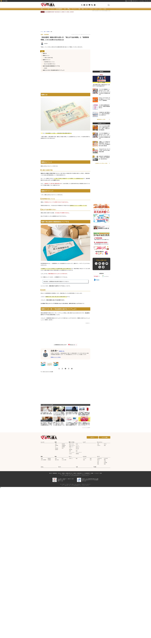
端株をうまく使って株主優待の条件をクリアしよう (53, 70)
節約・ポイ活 (69, 9)
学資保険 (49, 459)
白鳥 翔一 (54, 350)
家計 (98, 462)
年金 (62, 458)
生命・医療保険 (43, 459)
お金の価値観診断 (59, 8)
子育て (105, 461)
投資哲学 (56, 449)
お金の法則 (106, 458)
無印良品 (70, 449)
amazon (70, 453)
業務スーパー (71, 446)
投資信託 (56, 445)
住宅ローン (71, 458)
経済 (84, 459)
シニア (84, 442)
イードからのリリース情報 (98, 473)
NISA (62, 448)
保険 (79, 8)
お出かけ (98, 445)
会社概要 (92, 473)
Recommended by (84, 427)
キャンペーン (74, 8)
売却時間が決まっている (49, 61)
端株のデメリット (46, 59)
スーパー (77, 449)
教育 (98, 463)
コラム (100, 8)
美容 (76, 450)
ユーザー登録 (104, 437)
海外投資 (56, 448)
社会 (90, 459)
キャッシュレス (71, 452)
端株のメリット (46, 55)
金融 (105, 445)
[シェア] (62, 369)
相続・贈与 (57, 459)
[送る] (65, 369)
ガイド (59, 466)
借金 (76, 458)
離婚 (105, 459)
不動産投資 (63, 445)
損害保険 (49, 458)
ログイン (92, 437)
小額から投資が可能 (48, 57)
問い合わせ (59, 473)
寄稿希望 (63, 473)
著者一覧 (50, 473)
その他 (105, 8)
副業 (90, 458)
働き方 (98, 459)
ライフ (96, 8)
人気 (48, 8)
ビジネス (91, 8)
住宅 (98, 461)
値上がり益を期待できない (50, 64)
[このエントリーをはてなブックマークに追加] (72, 369)
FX (55, 446)
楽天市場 (77, 448)
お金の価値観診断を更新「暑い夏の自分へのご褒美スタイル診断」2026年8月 (59, 11)
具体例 (45, 68)
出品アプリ (78, 446)
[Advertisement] (65, 387)
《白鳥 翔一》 (87, 323)
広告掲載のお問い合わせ (69, 473)
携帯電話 (77, 453)
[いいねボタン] (72, 344)
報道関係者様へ (55, 473)
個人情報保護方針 (87, 473)
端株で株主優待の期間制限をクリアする (51, 66)
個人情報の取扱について (80, 473)
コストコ (77, 445)
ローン (87, 8)
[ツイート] (59, 369)
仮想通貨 (63, 446)
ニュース (52, 8)
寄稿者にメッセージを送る (56, 357)
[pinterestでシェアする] (69, 369)
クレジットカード (79, 452)
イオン (70, 448)
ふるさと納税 (64, 459)
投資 (65, 8)
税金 (83, 8)
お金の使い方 (99, 458)
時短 (105, 463)
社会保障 (105, 462)
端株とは (45, 53)
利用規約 (74, 473)
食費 (70, 450)
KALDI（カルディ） (72, 445)
